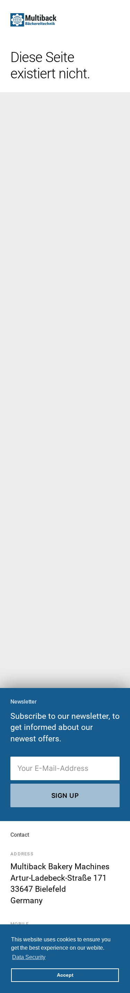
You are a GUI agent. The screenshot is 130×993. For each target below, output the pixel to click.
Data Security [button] (28, 957)
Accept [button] (65, 975)
